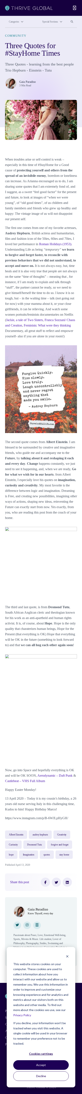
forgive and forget (59, 844)
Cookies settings (41, 1053)
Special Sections (50, 21)
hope (11, 854)
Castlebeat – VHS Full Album (25, 781)
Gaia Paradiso (27, 81)
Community (15, 35)
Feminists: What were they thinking (47, 325)
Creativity (62, 834)
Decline (41, 1076)
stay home (64, 854)
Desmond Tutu (34, 844)
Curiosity (13, 844)
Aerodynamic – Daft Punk (55, 775)
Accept (41, 1065)
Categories (14, 21)
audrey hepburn (40, 834)
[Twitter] (56, 882)
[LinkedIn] (67, 882)
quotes (47, 854)
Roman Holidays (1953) (55, 244)
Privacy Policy (22, 1015)
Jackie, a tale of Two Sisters (24, 320)
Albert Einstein (16, 834)
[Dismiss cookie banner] (67, 956)
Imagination (28, 854)
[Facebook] (45, 882)
